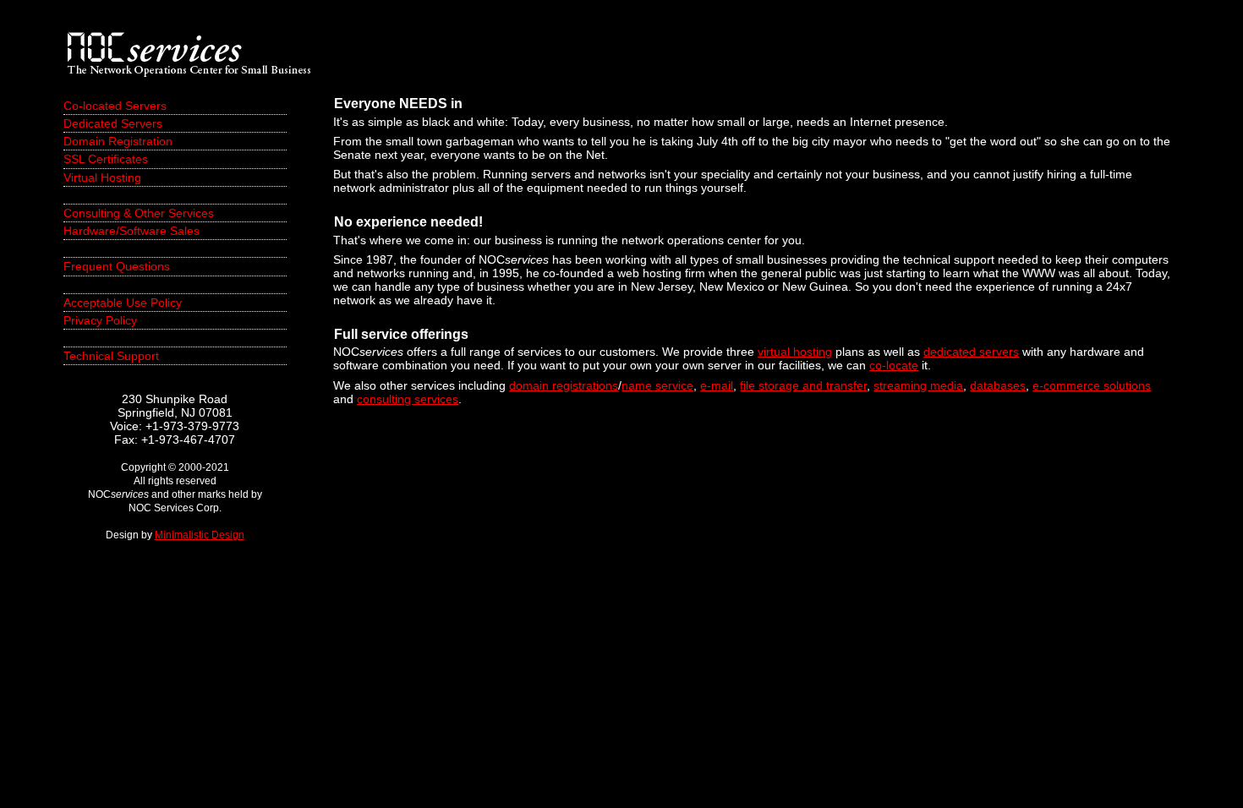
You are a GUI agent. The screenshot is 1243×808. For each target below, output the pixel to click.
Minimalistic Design (199, 535)
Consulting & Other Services (138, 213)
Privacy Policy (100, 320)
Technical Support (111, 356)
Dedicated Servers (112, 123)
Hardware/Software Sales (131, 230)
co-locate (893, 365)
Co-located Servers (115, 105)
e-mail (716, 385)
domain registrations (563, 385)
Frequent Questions (116, 266)
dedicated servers (971, 351)
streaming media (918, 385)
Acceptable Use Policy (122, 302)
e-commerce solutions (1091, 385)
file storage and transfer (803, 385)
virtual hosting (795, 351)
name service (657, 385)
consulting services (407, 399)
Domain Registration (117, 141)
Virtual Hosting (102, 177)
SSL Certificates (105, 159)
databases (998, 385)
